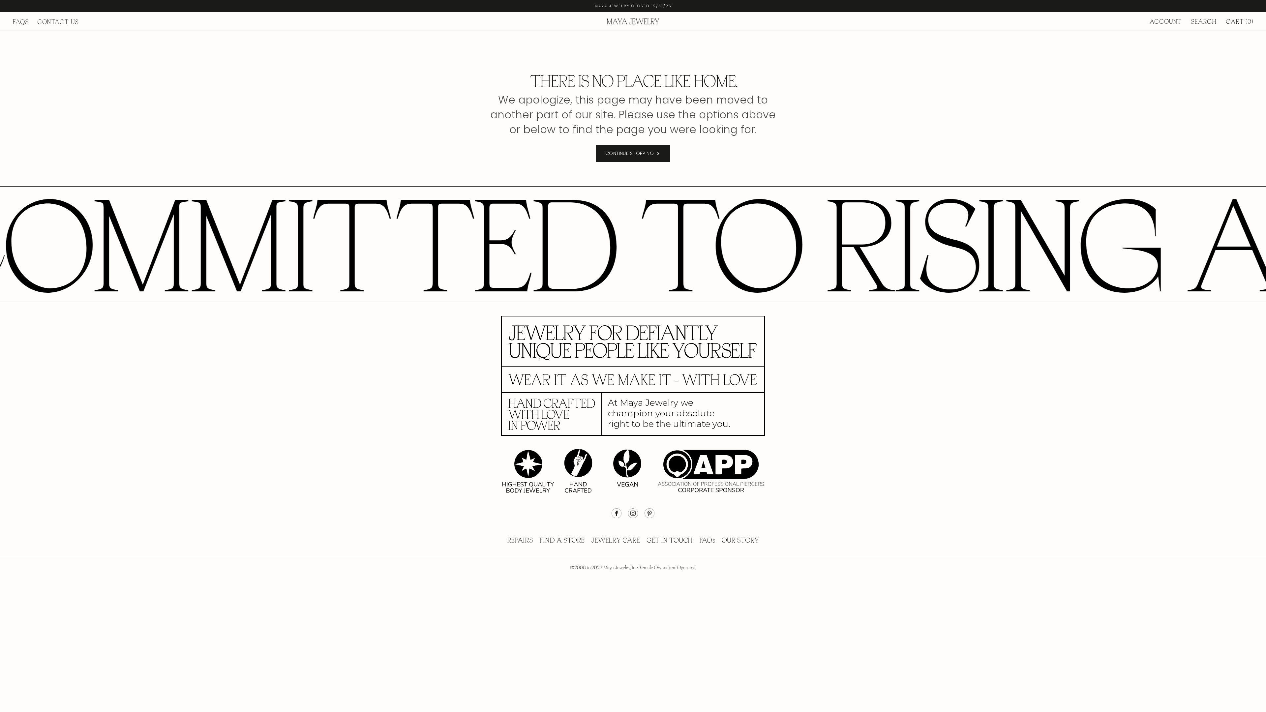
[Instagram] (633, 516)
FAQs (21, 21)
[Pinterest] (649, 516)
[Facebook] (616, 516)
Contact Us (58, 21)
